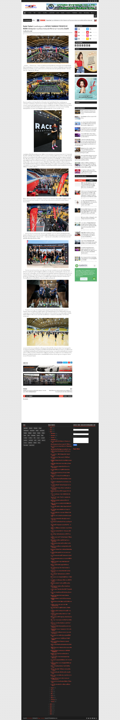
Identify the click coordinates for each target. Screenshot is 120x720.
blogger (61, 396)
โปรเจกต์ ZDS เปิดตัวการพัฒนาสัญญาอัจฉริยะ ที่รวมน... (61, 507)
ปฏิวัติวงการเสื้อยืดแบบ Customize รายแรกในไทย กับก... (61, 528)
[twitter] (90, 1)
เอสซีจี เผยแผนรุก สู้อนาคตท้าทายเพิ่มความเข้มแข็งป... (61, 543)
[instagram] (94, 1)
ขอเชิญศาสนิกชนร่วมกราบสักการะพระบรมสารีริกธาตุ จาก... (60, 678)
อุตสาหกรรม (32, 445)
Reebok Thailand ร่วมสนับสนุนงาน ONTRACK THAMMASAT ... (60, 651)
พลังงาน (43, 440)
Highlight (65, 20)
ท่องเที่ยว (45, 12)
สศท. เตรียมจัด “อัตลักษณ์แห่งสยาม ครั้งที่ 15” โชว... (60, 574)
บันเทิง (62, 12)
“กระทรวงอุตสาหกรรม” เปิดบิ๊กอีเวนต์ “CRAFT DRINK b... (60, 638)
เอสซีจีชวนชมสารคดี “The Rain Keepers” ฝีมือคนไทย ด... (61, 537)
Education (35, 428)
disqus (65, 396)
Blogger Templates (41, 718)
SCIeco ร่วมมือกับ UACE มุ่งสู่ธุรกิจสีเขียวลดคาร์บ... (60, 565)
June (52, 691)
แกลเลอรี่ (42, 437)
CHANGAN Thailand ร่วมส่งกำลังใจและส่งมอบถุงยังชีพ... (61, 599)
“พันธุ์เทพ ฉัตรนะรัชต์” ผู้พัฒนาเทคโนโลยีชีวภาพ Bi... (61, 602)
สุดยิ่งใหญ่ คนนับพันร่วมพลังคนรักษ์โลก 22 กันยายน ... (60, 500)
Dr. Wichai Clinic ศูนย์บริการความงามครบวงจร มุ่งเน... (61, 553)
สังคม (80, 12)
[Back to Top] (96, 718)
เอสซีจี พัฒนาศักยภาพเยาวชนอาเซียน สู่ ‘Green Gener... (61, 464)
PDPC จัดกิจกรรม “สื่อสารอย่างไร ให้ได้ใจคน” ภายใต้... (60, 457)
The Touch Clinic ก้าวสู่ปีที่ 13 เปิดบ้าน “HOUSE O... (60, 608)
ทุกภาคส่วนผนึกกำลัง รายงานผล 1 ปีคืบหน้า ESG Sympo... (61, 513)
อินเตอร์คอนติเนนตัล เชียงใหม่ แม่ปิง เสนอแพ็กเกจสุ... (60, 672)
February (53, 699)
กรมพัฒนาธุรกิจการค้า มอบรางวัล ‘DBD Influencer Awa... (59, 605)
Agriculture (26, 428)
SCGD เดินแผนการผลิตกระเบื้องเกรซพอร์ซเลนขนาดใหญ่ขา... (60, 586)
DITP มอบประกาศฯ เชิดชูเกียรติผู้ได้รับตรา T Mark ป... (61, 577)
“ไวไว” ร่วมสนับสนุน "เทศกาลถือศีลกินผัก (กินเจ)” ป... (60, 494)
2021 (51, 708)
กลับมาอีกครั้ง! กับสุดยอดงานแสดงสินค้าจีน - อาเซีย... (61, 525)
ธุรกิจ (58, 12)
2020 (51, 710)
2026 (51, 427)
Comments (91, 180)
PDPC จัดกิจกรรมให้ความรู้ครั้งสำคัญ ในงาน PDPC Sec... (60, 540)
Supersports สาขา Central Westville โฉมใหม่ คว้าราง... (60, 571)
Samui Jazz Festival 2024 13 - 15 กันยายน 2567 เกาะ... (61, 531)
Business (30, 428)
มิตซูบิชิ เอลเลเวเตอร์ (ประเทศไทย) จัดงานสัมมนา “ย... (60, 654)
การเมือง (29, 12)
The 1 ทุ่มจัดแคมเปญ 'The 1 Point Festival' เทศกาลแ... (60, 568)
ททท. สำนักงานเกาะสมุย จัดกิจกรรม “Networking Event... (61, 446)
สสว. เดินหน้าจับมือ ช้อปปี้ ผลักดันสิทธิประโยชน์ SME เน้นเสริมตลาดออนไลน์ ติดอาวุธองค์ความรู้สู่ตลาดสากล (88, 123)
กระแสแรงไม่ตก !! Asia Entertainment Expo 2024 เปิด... (60, 657)
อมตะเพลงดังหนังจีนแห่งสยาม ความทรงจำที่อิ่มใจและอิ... (61, 559)
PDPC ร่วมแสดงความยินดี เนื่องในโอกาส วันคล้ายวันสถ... (60, 467)
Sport (43, 33)
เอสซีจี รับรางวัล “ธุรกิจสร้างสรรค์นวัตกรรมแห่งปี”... (61, 516)
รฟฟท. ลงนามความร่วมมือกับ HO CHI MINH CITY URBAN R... (61, 503)
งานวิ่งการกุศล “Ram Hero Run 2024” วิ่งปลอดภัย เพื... (61, 589)
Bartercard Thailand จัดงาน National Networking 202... (61, 549)
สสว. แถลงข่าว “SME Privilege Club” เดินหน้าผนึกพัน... (60, 454)
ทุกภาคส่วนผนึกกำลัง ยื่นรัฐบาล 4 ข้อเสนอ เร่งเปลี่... (60, 441)
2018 (51, 714)
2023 (51, 704)
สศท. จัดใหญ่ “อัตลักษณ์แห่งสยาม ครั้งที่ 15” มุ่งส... (60, 534)
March (52, 697)
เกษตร (39, 12)
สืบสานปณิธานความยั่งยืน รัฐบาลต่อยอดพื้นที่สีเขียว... (60, 635)
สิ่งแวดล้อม (86, 12)
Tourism (38, 435)
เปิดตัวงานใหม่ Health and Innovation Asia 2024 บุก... (61, 645)
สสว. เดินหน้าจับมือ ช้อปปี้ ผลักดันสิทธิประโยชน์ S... (61, 479)
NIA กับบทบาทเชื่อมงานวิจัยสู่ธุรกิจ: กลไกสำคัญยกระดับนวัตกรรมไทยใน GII (89, 218)
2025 (51, 429)
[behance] (96, 1)
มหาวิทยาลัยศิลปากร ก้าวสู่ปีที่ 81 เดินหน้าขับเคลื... (60, 470)
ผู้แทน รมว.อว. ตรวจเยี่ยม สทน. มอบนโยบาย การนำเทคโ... (61, 675)
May (52, 693)
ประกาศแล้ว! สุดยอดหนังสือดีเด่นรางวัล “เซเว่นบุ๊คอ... (61, 660)
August (52, 687)
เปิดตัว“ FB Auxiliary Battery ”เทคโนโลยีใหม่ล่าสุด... (60, 666)
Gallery (37, 430)
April (52, 695)
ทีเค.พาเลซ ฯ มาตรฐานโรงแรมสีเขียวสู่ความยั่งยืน (60, 476)
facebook (70, 396)
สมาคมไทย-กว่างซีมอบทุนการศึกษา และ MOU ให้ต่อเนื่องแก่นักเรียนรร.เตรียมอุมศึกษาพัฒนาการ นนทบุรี (89, 171)
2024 (51, 431)
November (53, 435)
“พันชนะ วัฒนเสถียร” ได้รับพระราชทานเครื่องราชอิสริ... (60, 669)
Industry (34, 433)
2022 (51, 706)
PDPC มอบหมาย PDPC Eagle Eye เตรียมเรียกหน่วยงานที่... (61, 617)
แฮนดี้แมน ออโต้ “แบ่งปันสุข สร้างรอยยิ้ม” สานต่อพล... (61, 611)
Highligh (25, 433)
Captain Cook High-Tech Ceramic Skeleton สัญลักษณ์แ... (60, 596)
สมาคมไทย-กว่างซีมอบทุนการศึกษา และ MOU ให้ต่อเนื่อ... (61, 580)
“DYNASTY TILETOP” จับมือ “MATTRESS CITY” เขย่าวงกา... (60, 562)
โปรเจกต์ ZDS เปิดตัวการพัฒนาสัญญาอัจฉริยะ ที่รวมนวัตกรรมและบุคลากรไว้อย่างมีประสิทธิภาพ (88, 135)
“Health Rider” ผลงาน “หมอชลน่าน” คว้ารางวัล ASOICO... (61, 629)
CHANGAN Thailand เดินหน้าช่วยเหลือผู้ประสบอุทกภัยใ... (61, 460)
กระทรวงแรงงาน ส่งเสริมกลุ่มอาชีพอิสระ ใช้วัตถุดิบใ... (61, 681)
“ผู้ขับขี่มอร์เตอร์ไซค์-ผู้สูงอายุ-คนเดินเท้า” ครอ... (61, 449)
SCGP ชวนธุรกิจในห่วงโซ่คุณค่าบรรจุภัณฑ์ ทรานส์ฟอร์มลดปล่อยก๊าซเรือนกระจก (88, 112)
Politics (43, 433)
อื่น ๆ (92, 12)
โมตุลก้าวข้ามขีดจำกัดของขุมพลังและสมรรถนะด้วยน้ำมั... (61, 626)
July (52, 689)
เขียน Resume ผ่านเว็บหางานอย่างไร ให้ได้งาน (61, 444)
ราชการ (68, 12)
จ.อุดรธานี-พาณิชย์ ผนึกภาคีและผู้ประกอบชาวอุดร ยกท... (60, 519)
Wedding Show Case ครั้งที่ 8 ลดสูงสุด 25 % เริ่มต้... (61, 491)
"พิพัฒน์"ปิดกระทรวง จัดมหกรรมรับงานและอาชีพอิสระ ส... (61, 648)
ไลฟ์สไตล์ (74, 12)
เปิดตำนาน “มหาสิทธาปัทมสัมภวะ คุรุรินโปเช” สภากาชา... (61, 623)
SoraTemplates (29, 718)
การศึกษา (30, 437)
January (52, 701)
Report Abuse (76, 449)
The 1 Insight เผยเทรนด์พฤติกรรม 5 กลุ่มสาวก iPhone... (60, 510)
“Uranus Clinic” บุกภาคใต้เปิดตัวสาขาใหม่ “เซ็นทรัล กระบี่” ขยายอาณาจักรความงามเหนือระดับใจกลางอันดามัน (34, 20)
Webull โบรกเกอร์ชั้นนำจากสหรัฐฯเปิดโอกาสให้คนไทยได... (61, 546)
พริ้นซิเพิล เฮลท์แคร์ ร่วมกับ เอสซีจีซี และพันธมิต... (60, 583)
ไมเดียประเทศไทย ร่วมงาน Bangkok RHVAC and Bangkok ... (61, 663)
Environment (32, 430)
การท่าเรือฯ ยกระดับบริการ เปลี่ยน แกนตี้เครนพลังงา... (60, 684)
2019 (51, 712)
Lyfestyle (38, 433)
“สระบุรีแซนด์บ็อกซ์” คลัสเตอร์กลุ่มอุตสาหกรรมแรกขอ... (61, 485)
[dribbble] (92, 1)
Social (25, 435)
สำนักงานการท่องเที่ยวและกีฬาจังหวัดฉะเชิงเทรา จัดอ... (61, 592)
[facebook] (88, 1)
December (53, 433)
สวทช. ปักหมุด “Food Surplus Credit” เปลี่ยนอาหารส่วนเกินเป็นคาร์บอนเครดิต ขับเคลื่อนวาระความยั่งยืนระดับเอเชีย (89, 242)
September (53, 439)
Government (42, 430)
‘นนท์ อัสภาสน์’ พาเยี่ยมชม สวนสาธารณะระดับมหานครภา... (61, 632)
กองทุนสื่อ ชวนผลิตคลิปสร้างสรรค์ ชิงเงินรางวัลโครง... (61, 482)
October (53, 437)
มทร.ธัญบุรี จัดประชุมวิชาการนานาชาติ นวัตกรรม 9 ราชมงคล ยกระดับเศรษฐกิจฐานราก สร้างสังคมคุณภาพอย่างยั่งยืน (89, 129)
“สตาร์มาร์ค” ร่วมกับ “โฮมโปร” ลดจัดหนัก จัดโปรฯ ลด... (60, 497)
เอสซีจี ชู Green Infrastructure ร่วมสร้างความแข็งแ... (60, 451)
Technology (33, 435)
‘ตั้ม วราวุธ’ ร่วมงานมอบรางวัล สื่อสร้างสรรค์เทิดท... (61, 620)
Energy (40, 428)
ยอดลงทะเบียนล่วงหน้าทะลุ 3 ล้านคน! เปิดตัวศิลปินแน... (60, 473)
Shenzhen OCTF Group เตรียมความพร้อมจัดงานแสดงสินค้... (61, 488)
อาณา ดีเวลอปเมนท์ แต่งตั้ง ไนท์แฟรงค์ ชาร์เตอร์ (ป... (61, 556)
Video (42, 435)
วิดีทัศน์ (35, 442)
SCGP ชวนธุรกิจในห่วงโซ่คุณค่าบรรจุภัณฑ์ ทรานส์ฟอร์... (60, 642)
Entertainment (26, 430)
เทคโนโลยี (51, 12)
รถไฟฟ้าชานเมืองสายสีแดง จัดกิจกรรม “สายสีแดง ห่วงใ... (60, 614)
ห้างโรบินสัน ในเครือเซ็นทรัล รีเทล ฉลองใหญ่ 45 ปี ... (61, 522)
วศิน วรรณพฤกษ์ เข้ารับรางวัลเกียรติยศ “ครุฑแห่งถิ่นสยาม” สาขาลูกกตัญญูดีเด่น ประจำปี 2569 (89, 258)
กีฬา (35, 12)
